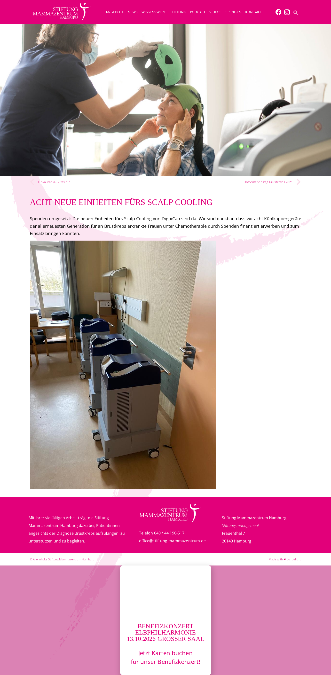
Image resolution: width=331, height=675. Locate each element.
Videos (215, 12)
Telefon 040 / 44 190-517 (161, 533)
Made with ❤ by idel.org (285, 559)
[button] (296, 13)
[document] (165, 620)
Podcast (197, 12)
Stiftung (178, 12)
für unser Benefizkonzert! (165, 662)
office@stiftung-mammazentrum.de (172, 540)
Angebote (115, 12)
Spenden (233, 12)
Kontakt (253, 12)
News (133, 12)
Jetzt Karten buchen (165, 653)
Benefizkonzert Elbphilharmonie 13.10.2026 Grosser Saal (166, 632)
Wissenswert (154, 12)
